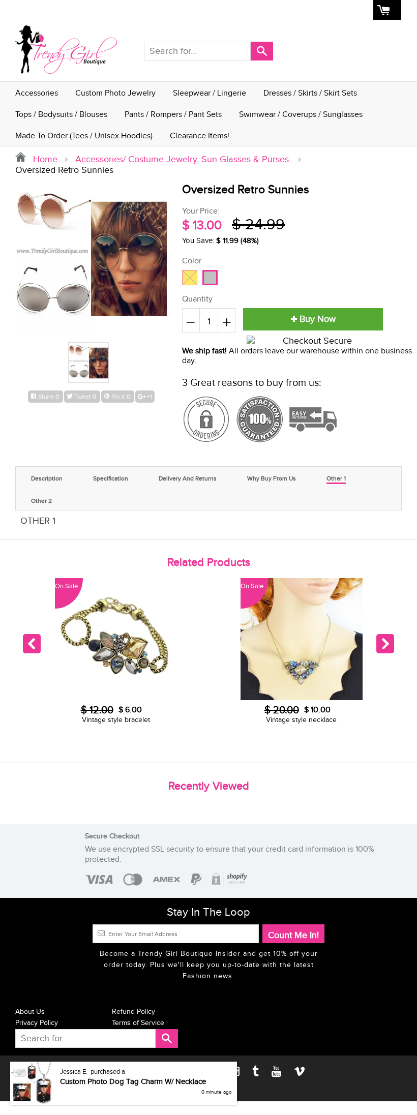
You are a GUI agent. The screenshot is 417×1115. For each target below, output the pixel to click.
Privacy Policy (36, 1023)
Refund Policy (133, 1012)
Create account (344, 10)
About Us (239, 10)
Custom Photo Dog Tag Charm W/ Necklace (133, 1109)
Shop (207, 10)
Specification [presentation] (110, 478)
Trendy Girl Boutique (65, 1071)
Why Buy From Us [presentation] (271, 478)
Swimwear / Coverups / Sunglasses (301, 114)
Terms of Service (138, 1023)
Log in (301, 10)
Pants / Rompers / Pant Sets (173, 114)
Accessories (36, 93)
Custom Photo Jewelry (115, 93)
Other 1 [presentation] (336, 478)
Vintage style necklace (115, 720)
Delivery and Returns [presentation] (188, 478)
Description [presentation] (47, 478)
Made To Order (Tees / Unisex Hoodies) (84, 136)
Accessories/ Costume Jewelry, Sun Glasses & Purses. (183, 159)
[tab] (47, 477)
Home (181, 10)
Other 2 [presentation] (41, 500)
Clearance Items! (199, 136)
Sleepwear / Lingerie (209, 93)
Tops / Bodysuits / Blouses (61, 114)
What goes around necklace (301, 720)
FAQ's (272, 10)
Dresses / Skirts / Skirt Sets (310, 93)
